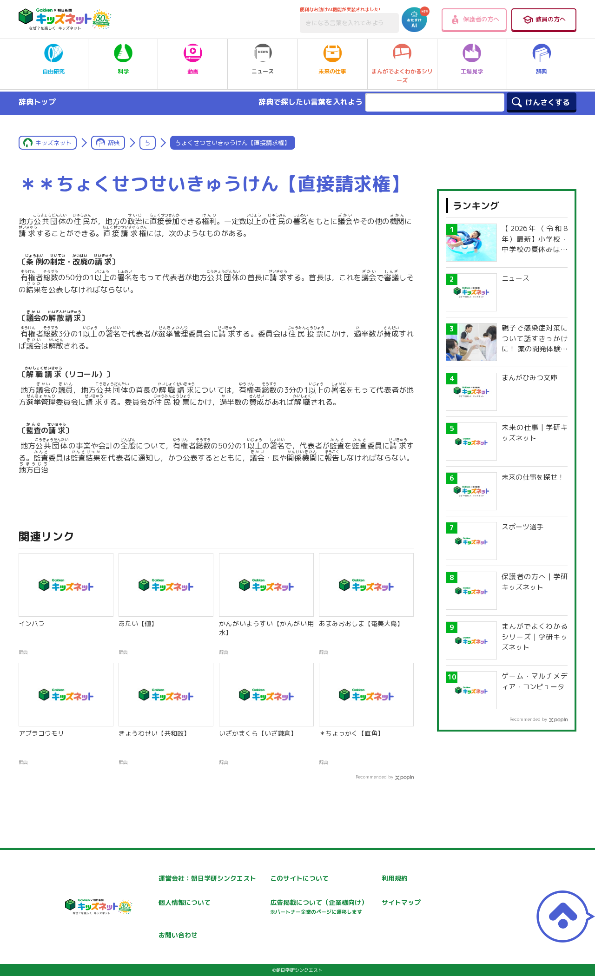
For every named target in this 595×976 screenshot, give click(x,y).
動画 (192, 71)
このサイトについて (299, 878)
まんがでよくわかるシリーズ (402, 75)
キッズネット (53, 142)
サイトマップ (401, 902)
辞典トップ (37, 102)
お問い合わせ (178, 934)
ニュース (262, 71)
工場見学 (472, 71)
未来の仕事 (332, 71)
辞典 (541, 71)
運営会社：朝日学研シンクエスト (207, 878)
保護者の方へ (481, 19)
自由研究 (53, 71)
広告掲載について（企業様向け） (319, 906)
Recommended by (374, 776)
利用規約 (395, 878)
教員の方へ (551, 19)
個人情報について (185, 902)
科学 (123, 71)
